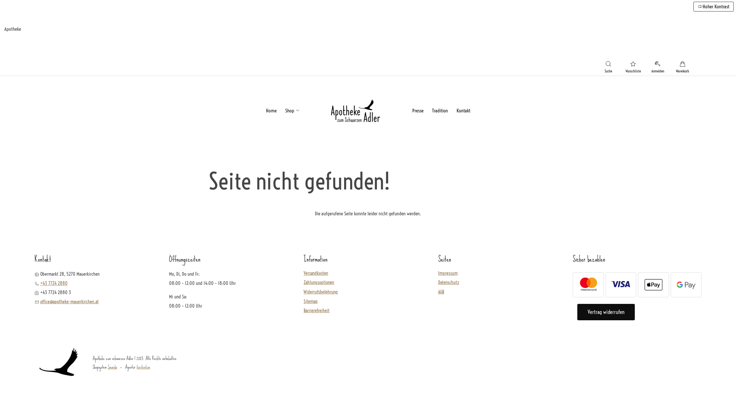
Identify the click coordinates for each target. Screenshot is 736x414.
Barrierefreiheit (316, 310)
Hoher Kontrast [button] (716, 6)
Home (271, 111)
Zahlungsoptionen (319, 282)
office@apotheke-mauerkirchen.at (69, 301)
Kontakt (463, 111)
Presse (417, 111)
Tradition (440, 111)
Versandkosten (316, 273)
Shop (290, 111)
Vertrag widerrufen (606, 312)
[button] (608, 68)
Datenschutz (448, 282)
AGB (441, 292)
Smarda (112, 366)
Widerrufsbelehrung (321, 292)
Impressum (448, 273)
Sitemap (311, 301)
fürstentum (143, 366)
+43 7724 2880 (54, 283)
